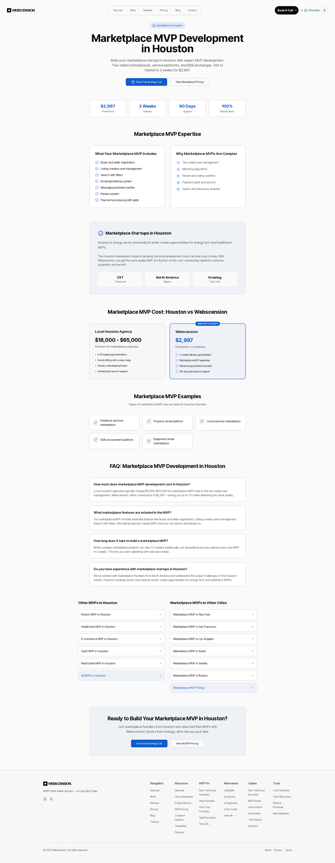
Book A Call (285, 10)
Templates (180, 825)
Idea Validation (281, 813)
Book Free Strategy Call (149, 81)
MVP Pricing (181, 809)
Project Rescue (183, 802)
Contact (192, 10)
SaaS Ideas (254, 813)
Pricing (164, 10)
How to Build (255, 807)
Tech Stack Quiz (282, 796)
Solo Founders (207, 800)
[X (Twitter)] (51, 799)
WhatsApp (314, 10)
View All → (205, 823)
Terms (288, 850)
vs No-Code (230, 809)
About (268, 850)
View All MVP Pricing (187, 743)
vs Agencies (230, 802)
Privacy (278, 850)
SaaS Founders (207, 817)
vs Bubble (229, 790)
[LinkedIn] (45, 799)
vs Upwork (229, 796)
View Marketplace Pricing (190, 81)
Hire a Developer (184, 796)
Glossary (179, 832)
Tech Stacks (255, 819)
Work (133, 10)
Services (117, 10)
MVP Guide (254, 800)
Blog (177, 10)
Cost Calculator (281, 790)
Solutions (253, 825)
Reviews (147, 10)
